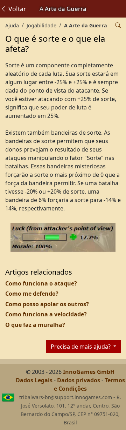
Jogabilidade (41, 25)
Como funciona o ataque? (41, 283)
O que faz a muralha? (35, 325)
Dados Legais (34, 380)
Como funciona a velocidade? (46, 314)
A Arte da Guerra (85, 25)
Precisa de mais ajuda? (81, 346)
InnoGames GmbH (88, 372)
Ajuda (12, 25)
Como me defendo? (31, 293)
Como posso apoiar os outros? (47, 304)
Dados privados (78, 380)
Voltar (16, 9)
